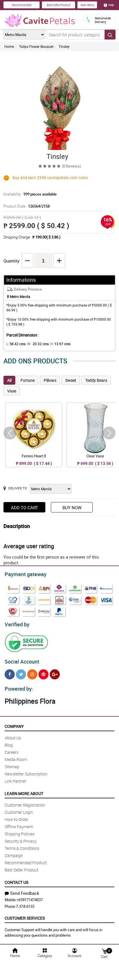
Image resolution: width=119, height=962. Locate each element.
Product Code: (26, 206)
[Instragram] (32, 674)
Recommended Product (26, 862)
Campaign (14, 855)
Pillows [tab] (50, 380)
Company (14, 726)
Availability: (30, 194)
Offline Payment (19, 826)
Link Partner (15, 781)
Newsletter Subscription (26, 774)
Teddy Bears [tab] (96, 380)
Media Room (16, 759)
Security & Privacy (21, 841)
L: (16, 343)
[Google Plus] (55, 674)
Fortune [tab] (28, 380)
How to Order (16, 819)
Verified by (17, 624)
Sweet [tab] (70, 380)
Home (9, 46)
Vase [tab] (11, 391)
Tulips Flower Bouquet (36, 46)
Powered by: (19, 688)
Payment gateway (26, 574)
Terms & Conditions (22, 848)
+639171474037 (29, 899)
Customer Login (19, 812)
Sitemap (12, 766)
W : (38, 343)
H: (60, 343)
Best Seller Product (58, 5)
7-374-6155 (25, 906)
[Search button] (110, 35)
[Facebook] (10, 674)
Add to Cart (24, 507)
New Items (87, 5)
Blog (9, 745)
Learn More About (24, 793)
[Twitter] (21, 674)
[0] (104, 951)
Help (111, 5)
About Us (13, 738)
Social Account (22, 661)
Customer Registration (25, 805)
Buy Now (71, 507)
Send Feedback (24, 893)
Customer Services (25, 918)
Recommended (21, 5)
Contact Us (16, 882)
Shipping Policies (20, 834)
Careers (11, 752)
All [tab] (9, 380)
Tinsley (64, 46)
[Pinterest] (43, 674)
